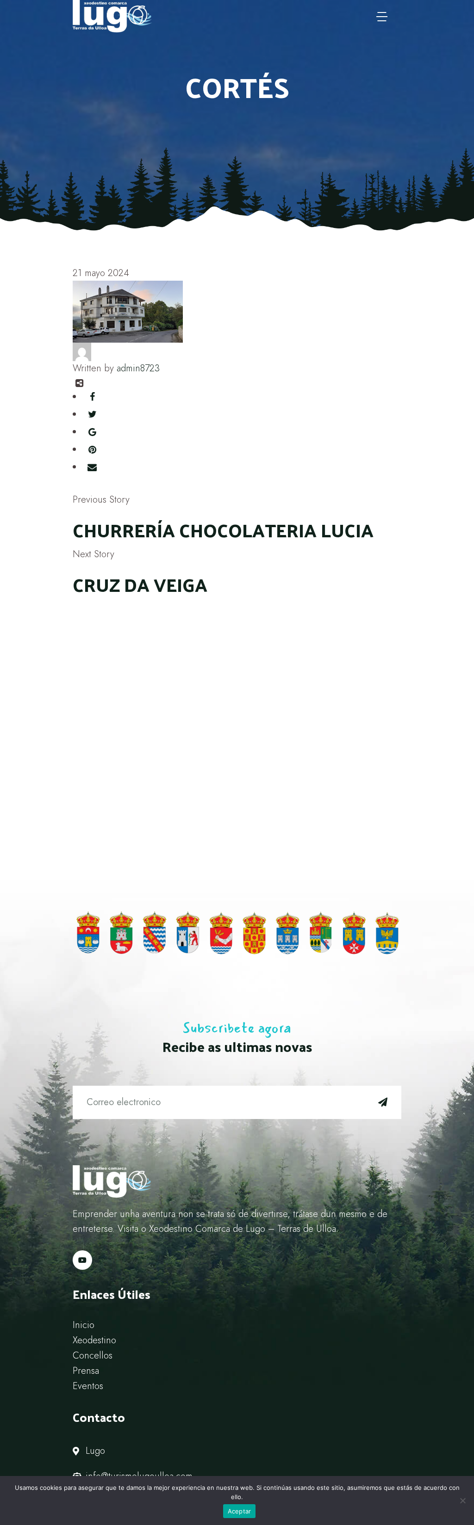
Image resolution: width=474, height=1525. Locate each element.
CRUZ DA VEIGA (140, 584)
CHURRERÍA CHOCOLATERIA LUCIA (223, 530)
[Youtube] (82, 1260)
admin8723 (138, 368)
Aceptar (239, 1511)
